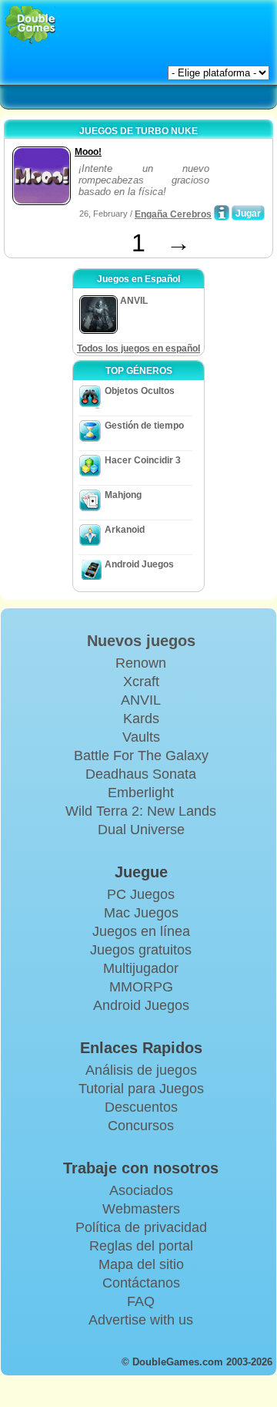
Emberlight (141, 792)
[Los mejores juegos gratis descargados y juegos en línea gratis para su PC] (30, 25)
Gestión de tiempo (144, 425)
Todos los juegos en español (138, 348)
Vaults (141, 737)
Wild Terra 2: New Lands (140, 811)
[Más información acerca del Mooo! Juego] (221, 212)
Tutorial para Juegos (141, 1088)
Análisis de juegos (141, 1070)
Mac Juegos (141, 913)
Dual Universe (141, 829)
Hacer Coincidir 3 (143, 460)
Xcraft (141, 681)
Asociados (141, 1190)
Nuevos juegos (141, 640)
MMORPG (141, 987)
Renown (140, 663)
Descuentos (141, 1107)
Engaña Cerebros (173, 214)
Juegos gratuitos (141, 950)
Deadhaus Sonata (140, 774)
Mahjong (123, 495)
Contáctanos (141, 1283)
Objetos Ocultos (140, 390)
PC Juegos (141, 894)
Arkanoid (125, 529)
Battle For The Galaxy (141, 755)
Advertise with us (140, 1320)
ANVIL (141, 700)
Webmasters (141, 1209)
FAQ (141, 1301)
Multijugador (141, 968)
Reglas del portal (141, 1246)
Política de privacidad (141, 1227)
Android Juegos (139, 564)
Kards (141, 718)
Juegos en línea (141, 931)
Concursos (141, 1125)
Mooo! (88, 151)
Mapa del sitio (141, 1264)
